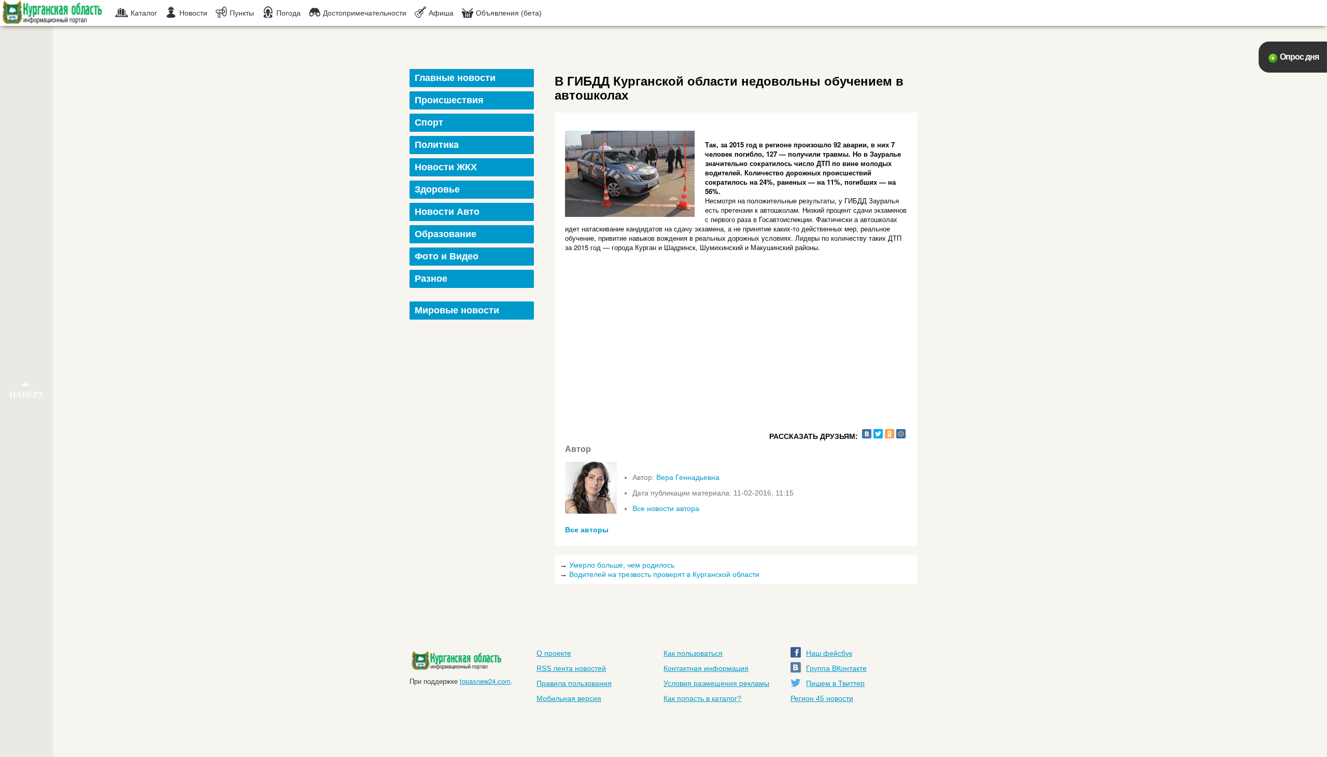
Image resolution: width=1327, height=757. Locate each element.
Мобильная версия (569, 698)
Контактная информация (706, 668)
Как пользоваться (693, 653)
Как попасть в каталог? (702, 698)
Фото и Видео (446, 256)
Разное (431, 278)
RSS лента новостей (571, 668)
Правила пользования (574, 683)
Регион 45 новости (821, 698)
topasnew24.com (485, 681)
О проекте (554, 653)
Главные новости (455, 78)
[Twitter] (878, 433)
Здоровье (437, 189)
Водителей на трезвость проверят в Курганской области (664, 574)
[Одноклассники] (889, 433)
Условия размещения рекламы (716, 683)
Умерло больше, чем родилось (621, 565)
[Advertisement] (473, 479)
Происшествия (449, 100)
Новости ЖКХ (446, 167)
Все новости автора (665, 508)
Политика (437, 145)
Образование (445, 234)
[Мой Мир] (901, 433)
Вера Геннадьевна (687, 477)
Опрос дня (1299, 56)
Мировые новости (457, 310)
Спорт (429, 122)
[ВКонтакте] (866, 433)
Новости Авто (447, 212)
